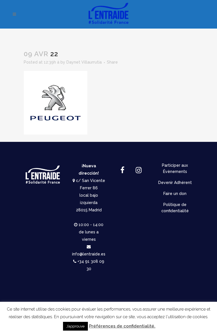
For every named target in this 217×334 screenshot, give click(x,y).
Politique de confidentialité (175, 207)
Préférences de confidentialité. (122, 326)
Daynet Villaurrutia (84, 62)
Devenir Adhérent (175, 182)
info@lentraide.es (88, 254)
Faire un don (174, 193)
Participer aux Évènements (175, 168)
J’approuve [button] (75, 326)
